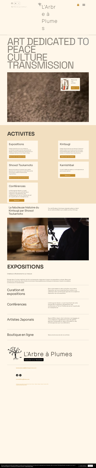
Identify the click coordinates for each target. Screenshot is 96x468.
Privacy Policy (25, 384)
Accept (90, 465)
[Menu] (84, 5)
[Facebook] (17, 375)
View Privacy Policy (29, 466)
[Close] (94, 466)
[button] (78, 4)
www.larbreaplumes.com (22, 379)
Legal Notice (20, 384)
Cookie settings (83, 465)
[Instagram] (20, 375)
